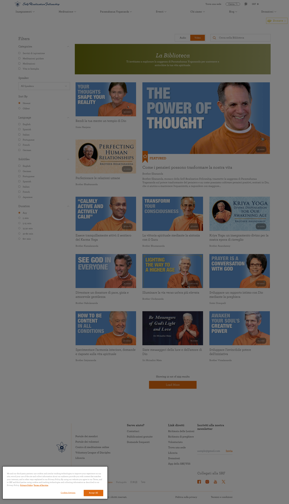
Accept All (93, 493)
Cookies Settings (68, 493)
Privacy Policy (26, 485)
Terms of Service (41, 485)
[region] (55, 482)
